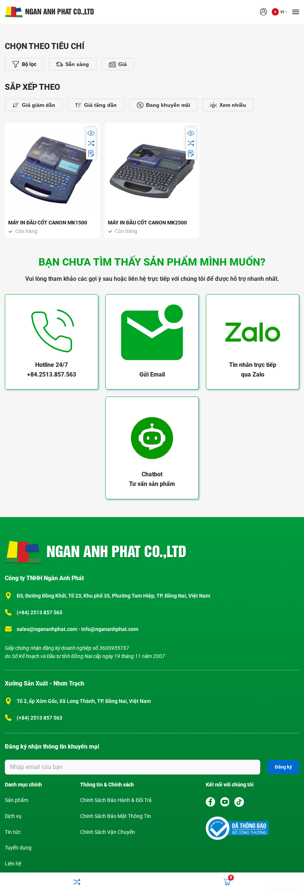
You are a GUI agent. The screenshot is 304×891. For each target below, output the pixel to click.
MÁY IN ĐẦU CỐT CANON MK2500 (147, 223)
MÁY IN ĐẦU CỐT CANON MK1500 (47, 223)
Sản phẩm (16, 800)
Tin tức (13, 832)
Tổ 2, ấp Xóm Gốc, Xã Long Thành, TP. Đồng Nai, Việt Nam (84, 701)
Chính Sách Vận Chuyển (107, 832)
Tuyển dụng (18, 848)
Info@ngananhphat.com (109, 629)
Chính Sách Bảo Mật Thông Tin (115, 816)
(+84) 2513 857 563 (39, 612)
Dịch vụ (13, 816)
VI (282, 12)
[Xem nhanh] (91, 133)
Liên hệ (13, 864)
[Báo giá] (91, 153)
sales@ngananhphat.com (47, 629)
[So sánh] (91, 143)
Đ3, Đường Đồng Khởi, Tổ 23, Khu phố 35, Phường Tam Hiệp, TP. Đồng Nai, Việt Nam (113, 596)
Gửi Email (152, 374)
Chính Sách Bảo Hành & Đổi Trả (116, 800)
